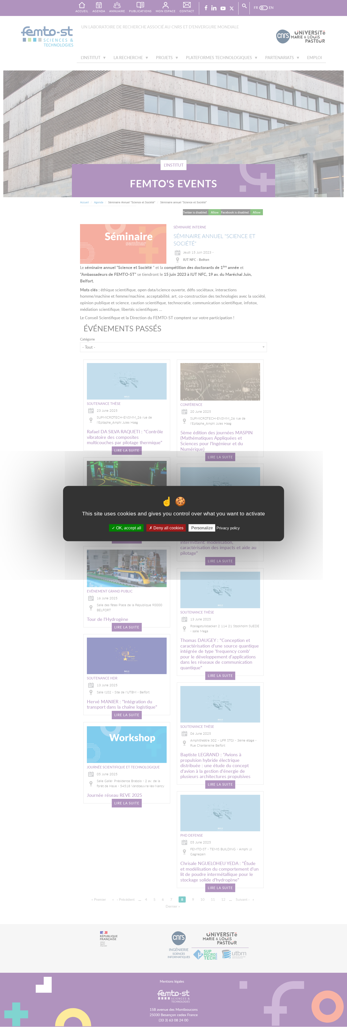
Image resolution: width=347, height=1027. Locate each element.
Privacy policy (228, 528)
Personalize (202, 528)
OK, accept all (128, 528)
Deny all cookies (167, 528)
